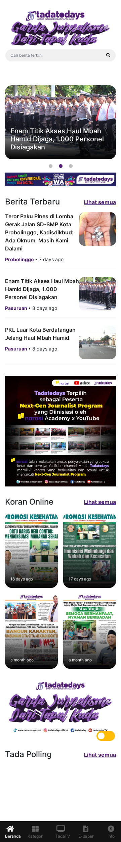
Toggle (105, 736)
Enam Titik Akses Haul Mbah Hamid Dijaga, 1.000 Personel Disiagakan (42, 289)
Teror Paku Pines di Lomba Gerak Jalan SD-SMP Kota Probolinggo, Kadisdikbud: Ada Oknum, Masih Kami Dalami (39, 232)
